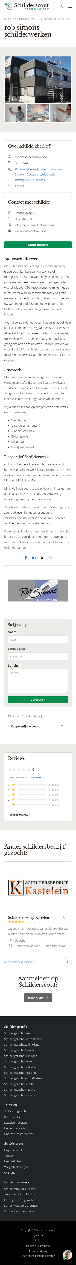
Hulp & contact (13, 1150)
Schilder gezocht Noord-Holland (23, 1039)
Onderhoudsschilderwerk (19, 1134)
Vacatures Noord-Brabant (19, 1194)
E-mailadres (16, 649)
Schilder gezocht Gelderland (20, 1067)
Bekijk (38, 79)
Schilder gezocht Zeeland (19, 1050)
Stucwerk (20, 174)
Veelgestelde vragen (16, 1167)
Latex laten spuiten (15, 1122)
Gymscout (38, 1235)
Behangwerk (22, 180)
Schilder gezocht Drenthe (19, 1084)
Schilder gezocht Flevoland (20, 1072)
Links (38, 1240)
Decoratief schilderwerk (40, 174)
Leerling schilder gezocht (19, 1200)
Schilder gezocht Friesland (19, 1089)
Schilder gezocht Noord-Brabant (23, 1078)
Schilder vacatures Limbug (19, 1211)
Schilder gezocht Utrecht (18, 1033)
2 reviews (31, 922)
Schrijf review (19, 814)
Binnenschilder (13, 1117)
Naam (12, 632)
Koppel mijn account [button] (25, 726)
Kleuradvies (38, 180)
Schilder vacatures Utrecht (20, 1188)
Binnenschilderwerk (26, 169)
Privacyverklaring (38, 1251)
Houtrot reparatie (14, 1128)
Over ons (9, 1172)
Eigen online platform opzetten (38, 1255)
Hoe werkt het (12, 1161)
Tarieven (9, 1155)
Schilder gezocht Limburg (19, 1061)
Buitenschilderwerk (50, 169)
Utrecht (19, 186)
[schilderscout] (26, 6)
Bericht (13, 665)
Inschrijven (36, 998)
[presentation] (56, 962)
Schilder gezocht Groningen (20, 1056)
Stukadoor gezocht (15, 1111)
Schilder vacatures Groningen (21, 1205)
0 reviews (35, 777)
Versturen (38, 700)
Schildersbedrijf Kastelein (29, 917)
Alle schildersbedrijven (19, 962)
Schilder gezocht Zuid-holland (21, 1044)
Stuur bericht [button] (38, 245)
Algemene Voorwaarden (38, 1245)
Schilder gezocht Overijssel (20, 1095)
